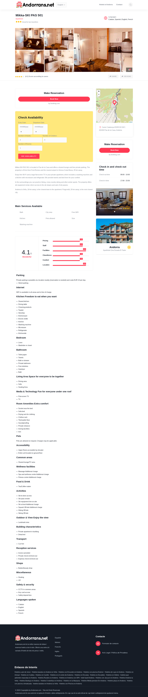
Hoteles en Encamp (82, 675)
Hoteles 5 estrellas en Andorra (51, 681)
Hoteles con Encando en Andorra (70, 672)
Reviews (127, 76)
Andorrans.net (20, 644)
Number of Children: (50, 136)
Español (58, 638)
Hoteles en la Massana (72, 681)
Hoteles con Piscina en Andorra (70, 684)
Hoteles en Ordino (112, 675)
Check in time (104, 180)
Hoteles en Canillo (42, 675)
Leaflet (130, 122)
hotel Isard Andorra (87, 678)
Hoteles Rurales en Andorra (48, 678)
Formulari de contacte (110, 644)
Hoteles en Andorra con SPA (69, 678)
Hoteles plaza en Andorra (117, 681)
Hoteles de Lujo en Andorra (114, 672)
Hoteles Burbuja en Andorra (29, 681)
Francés (58, 647)
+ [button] (98, 91)
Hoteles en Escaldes (97, 675)
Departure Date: (39, 122)
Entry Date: (22, 122)
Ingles (57, 651)
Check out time (104, 174)
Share (114, 76)
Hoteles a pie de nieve (23, 672)
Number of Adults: (24, 136)
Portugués (58, 656)
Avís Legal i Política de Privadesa (114, 653)
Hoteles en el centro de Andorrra (61, 675)
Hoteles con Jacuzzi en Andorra (107, 678)
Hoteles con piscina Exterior (93, 672)
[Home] (35, 5)
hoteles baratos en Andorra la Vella (45, 684)
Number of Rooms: (25, 144)
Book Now (54, 99)
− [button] (98, 94)
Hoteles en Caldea (27, 675)
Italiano (57, 642)
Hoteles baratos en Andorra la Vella (44, 672)
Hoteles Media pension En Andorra (93, 681)
